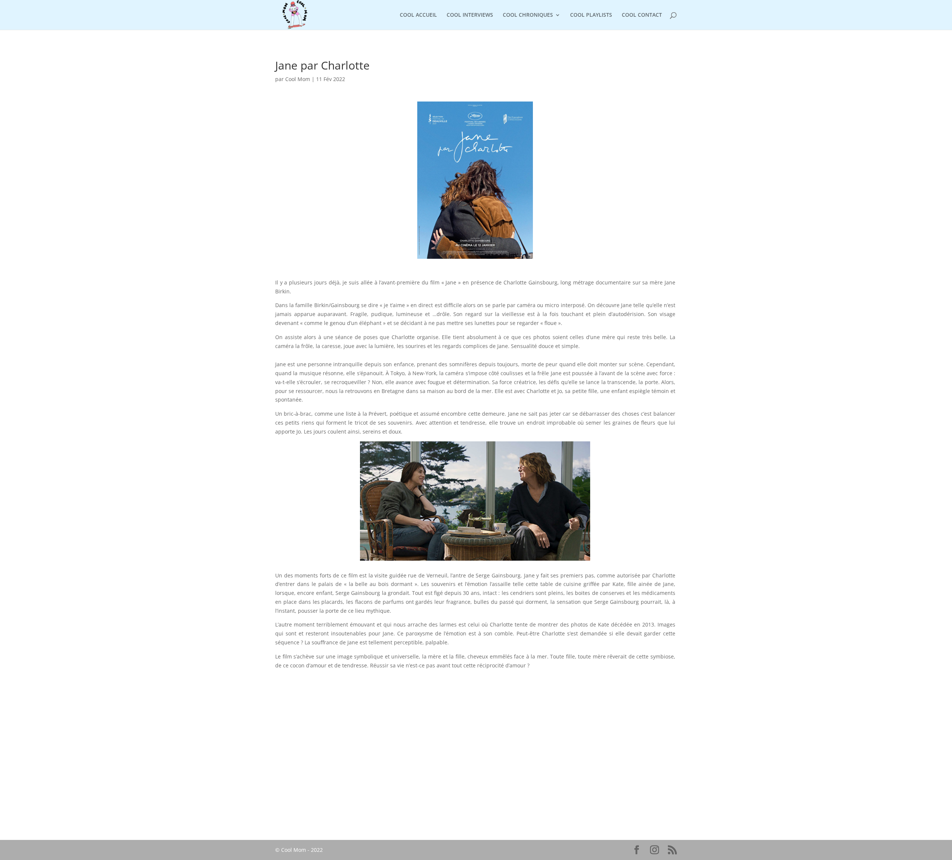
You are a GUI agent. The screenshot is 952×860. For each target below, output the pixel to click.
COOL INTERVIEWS (470, 15)
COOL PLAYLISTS (591, 15)
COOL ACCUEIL (418, 15)
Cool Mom (297, 79)
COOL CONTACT (642, 15)
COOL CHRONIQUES (528, 15)
